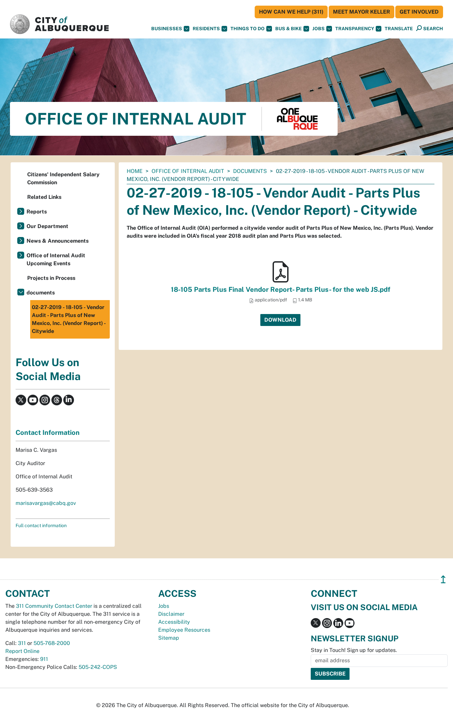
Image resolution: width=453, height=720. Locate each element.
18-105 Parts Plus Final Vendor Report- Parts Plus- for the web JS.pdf (280, 289)
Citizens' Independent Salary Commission (63, 178)
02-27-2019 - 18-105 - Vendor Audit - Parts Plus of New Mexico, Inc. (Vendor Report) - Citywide (69, 319)
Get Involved (419, 12)
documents (250, 171)
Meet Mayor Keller (361, 12)
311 (22, 643)
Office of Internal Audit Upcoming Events (56, 259)
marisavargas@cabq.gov (46, 503)
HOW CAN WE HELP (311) (291, 12)
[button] (399, 29)
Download (280, 320)
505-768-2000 (51, 643)
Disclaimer (171, 614)
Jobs (318, 28)
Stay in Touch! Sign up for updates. (354, 650)
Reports (37, 211)
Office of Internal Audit (188, 171)
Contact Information (48, 433)
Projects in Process (51, 278)
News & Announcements (58, 241)
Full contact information (41, 525)
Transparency (354, 28)
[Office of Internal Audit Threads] (56, 399)
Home (135, 171)
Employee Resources (184, 630)
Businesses (166, 28)
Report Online (22, 651)
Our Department (47, 226)
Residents (206, 28)
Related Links (44, 197)
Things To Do (247, 28)
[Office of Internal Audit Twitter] (21, 399)
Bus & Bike (288, 28)
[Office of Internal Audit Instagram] (44, 399)
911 (44, 659)
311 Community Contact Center (54, 606)
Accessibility (174, 622)
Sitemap (168, 638)
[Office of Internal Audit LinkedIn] (68, 399)
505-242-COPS (98, 667)
